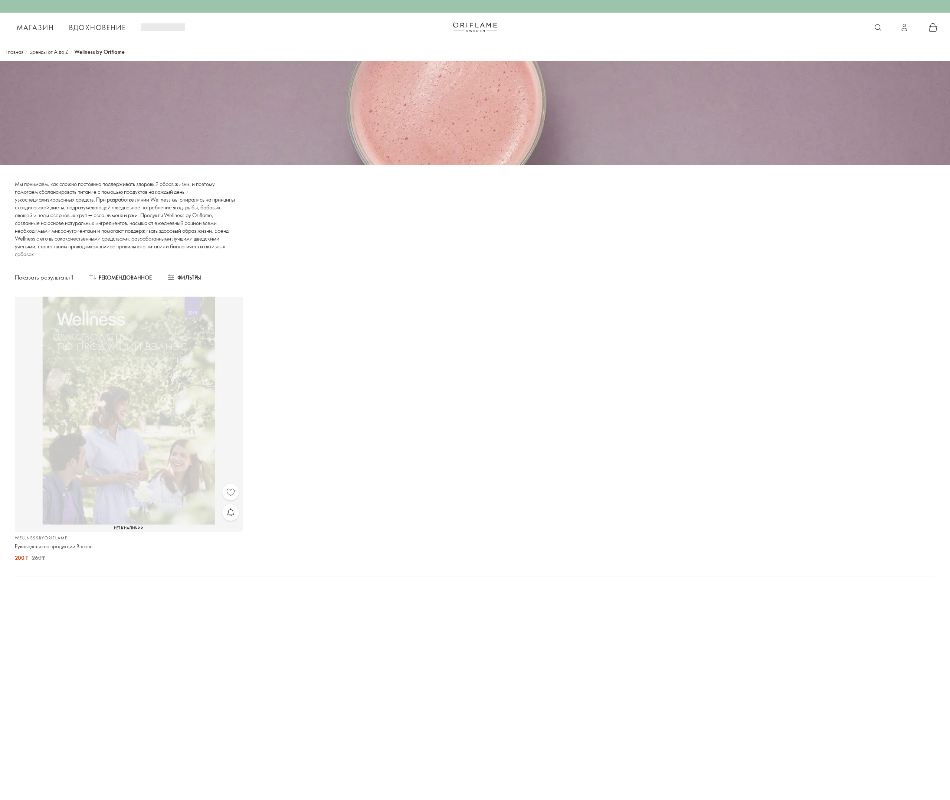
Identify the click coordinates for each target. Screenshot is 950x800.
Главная (14, 51)
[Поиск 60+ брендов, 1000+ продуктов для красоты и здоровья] (878, 27)
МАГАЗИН (35, 27)
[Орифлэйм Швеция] (475, 27)
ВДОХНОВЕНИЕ (97, 27)
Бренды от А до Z (48, 51)
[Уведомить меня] (230, 512)
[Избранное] (230, 492)
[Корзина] (933, 27)
